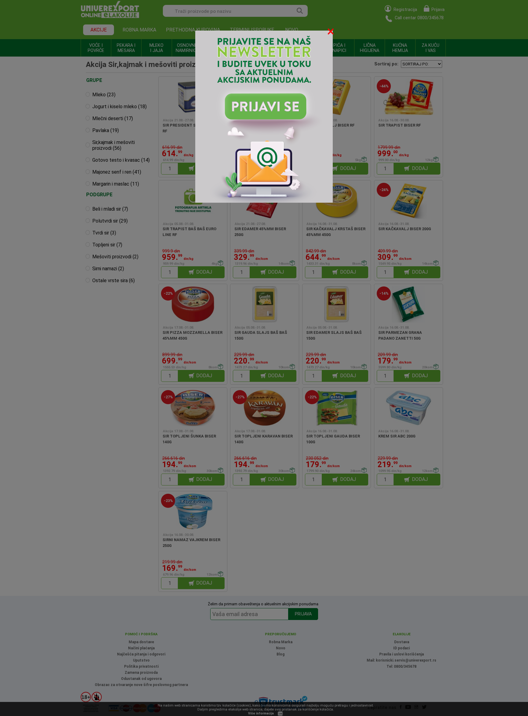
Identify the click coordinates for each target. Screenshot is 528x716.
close (331, 32)
